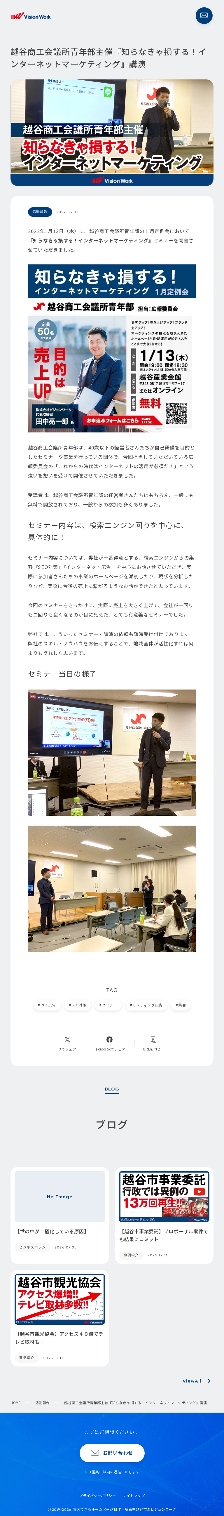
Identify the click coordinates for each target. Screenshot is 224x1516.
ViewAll (192, 1381)
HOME (15, 1402)
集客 (181, 1005)
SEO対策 (77, 1005)
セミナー (108, 1005)
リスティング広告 (146, 1005)
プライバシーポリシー (97, 1495)
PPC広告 (47, 1005)
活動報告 (42, 1402)
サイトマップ (134, 1495)
